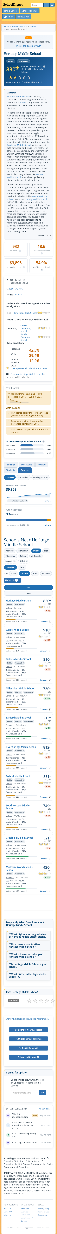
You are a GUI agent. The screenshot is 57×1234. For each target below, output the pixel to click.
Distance (24, 573)
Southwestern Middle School (18, 807)
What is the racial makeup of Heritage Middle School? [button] (26, 955)
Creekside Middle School (19, 145)
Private (23, 556)
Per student (23, 477)
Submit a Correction (25, 1213)
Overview (10, 477)
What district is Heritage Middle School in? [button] (27, 975)
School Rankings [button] (30, 10)
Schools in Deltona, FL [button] (28, 1057)
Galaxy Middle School (36, 199)
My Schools (11, 580)
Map (29, 593)
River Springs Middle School (21, 746)
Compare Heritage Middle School (27, 374)
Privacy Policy (43, 1208)
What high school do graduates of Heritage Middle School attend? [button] (27, 935)
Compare (44, 621)
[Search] (46, 5)
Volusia (21, 102)
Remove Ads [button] (23, 16)
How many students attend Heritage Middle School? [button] (25, 945)
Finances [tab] (25, 470)
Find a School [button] (10, 10)
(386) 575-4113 (16, 288)
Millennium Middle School (20, 688)
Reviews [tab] (42, 464)
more (13, 365)
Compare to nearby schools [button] (28, 1029)
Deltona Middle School (18, 659)
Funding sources (40, 477)
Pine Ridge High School (25, 313)
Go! (42, 1092)
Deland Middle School (18, 776)
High (46, 550)
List (28, 587)
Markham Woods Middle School (19, 868)
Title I (23, 561)
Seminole (10, 696)
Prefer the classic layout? (28, 46)
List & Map (10, 567)
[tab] (28, 935)
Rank (35, 573)
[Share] (52, 5)
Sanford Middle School (18, 717)
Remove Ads (43, 1215)
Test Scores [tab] (26, 464)
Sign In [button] (9, 16)
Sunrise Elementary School (26, 337)
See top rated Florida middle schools (29, 368)
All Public (9, 550)
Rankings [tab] (10, 464)
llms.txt (24, 1221)
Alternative (10, 556)
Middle (36, 550)
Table (22, 567)
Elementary (23, 550)
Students (46, 573)
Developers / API (27, 1218)
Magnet (10, 561)
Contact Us (8, 1212)
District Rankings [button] (28, 1048)
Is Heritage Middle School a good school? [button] (28, 965)
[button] (28, 493)
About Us (7, 1208)
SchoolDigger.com (26, 1228)
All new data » (45, 1108)
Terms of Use (43, 1212)
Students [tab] (10, 470)
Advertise (7, 1215)
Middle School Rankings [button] (28, 1038)
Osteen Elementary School (26, 328)
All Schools (35, 556)
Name (13, 573)
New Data (25, 1208)
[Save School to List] (50, 622)
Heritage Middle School (18, 96)
